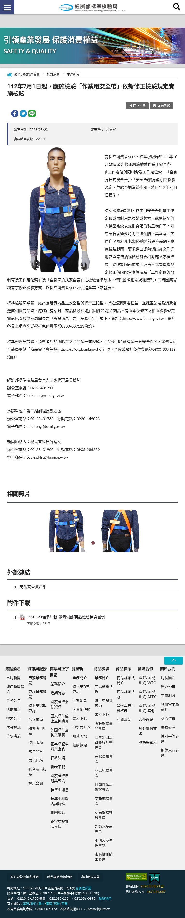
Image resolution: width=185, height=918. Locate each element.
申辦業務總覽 (37, 680)
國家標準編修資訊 (60, 704)
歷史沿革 (168, 687)
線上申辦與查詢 (37, 708)
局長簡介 (168, 678)
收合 (173, 661)
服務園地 (80, 736)
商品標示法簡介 (126, 680)
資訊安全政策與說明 (24, 877)
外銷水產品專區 (104, 829)
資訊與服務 (37, 669)
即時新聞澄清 (15, 689)
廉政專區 (168, 727)
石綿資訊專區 (104, 759)
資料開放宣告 (90, 877)
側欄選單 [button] (7, 7)
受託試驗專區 (104, 801)
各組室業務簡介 (170, 707)
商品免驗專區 (104, 773)
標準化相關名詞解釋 (60, 801)
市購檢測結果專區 (104, 857)
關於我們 (167, 669)
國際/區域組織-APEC (148, 694)
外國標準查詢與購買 (60, 732)
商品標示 (123, 669)
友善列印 (163, 105)
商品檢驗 (101, 669)
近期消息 (58, 693)
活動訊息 (13, 710)
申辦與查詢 (82, 727)
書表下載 (58, 767)
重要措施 (13, 736)
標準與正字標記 (59, 672)
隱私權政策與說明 (59, 877)
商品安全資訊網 (33, 587)
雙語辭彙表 (148, 743)
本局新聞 (73, 74)
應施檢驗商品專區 (104, 726)
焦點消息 (53, 74)
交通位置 (168, 718)
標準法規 (58, 758)
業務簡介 (58, 684)
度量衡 (77, 669)
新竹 (34, 903)
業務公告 (13, 701)
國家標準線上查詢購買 (60, 718)
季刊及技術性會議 (104, 843)
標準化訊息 (60, 790)
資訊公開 (35, 783)
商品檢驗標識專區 (104, 815)
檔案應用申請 (37, 731)
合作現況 (146, 720)
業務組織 (168, 696)
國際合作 (145, 669)
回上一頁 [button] (139, 105)
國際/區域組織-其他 (147, 708)
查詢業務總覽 (37, 694)
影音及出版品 (37, 772)
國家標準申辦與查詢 (60, 778)
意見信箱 (35, 760)
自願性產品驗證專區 (104, 787)
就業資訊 (13, 727)
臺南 (49, 903)
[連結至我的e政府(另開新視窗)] (154, 878)
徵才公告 (13, 718)
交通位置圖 (83, 888)
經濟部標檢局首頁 (27, 74)
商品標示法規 (126, 694)
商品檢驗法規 (104, 689)
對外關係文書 (148, 731)
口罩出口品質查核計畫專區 (104, 743)
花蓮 (64, 903)
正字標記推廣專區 (60, 824)
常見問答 (35, 751)
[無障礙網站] (136, 876)
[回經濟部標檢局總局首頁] (92, 7)
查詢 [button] (178, 7)
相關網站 (58, 813)
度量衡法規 (82, 710)
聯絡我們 (105, 898)
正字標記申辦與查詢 (60, 746)
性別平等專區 (170, 739)
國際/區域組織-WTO (147, 680)
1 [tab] (93, 543)
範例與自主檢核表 (126, 708)
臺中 (41, 903)
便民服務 (35, 743)
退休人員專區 (170, 753)
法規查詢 (35, 720)
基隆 (26, 903)
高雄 (57, 903)
